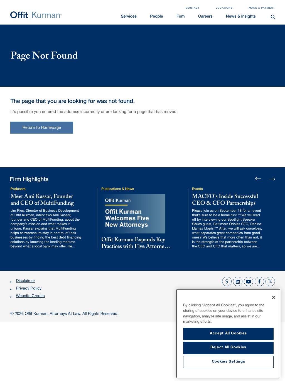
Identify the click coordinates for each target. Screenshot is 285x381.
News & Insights (241, 17)
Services (129, 17)
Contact (193, 8)
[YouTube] (248, 281)
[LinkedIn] (237, 281)
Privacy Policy (28, 289)
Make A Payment (262, 8)
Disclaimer (25, 281)
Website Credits (30, 296)
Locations (224, 8)
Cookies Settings (228, 362)
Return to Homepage (42, 128)
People (156, 17)
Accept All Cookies (228, 334)
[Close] (273, 297)
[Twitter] (270, 281)
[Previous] (258, 179)
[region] (228, 333)
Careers (205, 17)
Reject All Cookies (228, 347)
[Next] (272, 178)
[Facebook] (259, 281)
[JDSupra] (227, 281)
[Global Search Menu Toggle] (272, 16)
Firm (180, 17)
